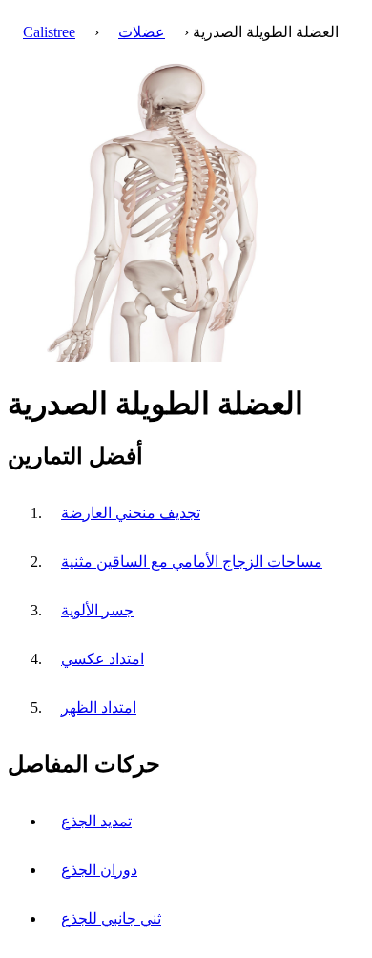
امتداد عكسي (102, 659)
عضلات (141, 32)
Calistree (49, 32)
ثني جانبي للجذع (111, 918)
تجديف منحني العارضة (130, 513)
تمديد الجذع (96, 821)
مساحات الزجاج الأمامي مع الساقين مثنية (191, 561)
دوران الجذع (99, 870)
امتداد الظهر (98, 707)
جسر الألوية (97, 610)
